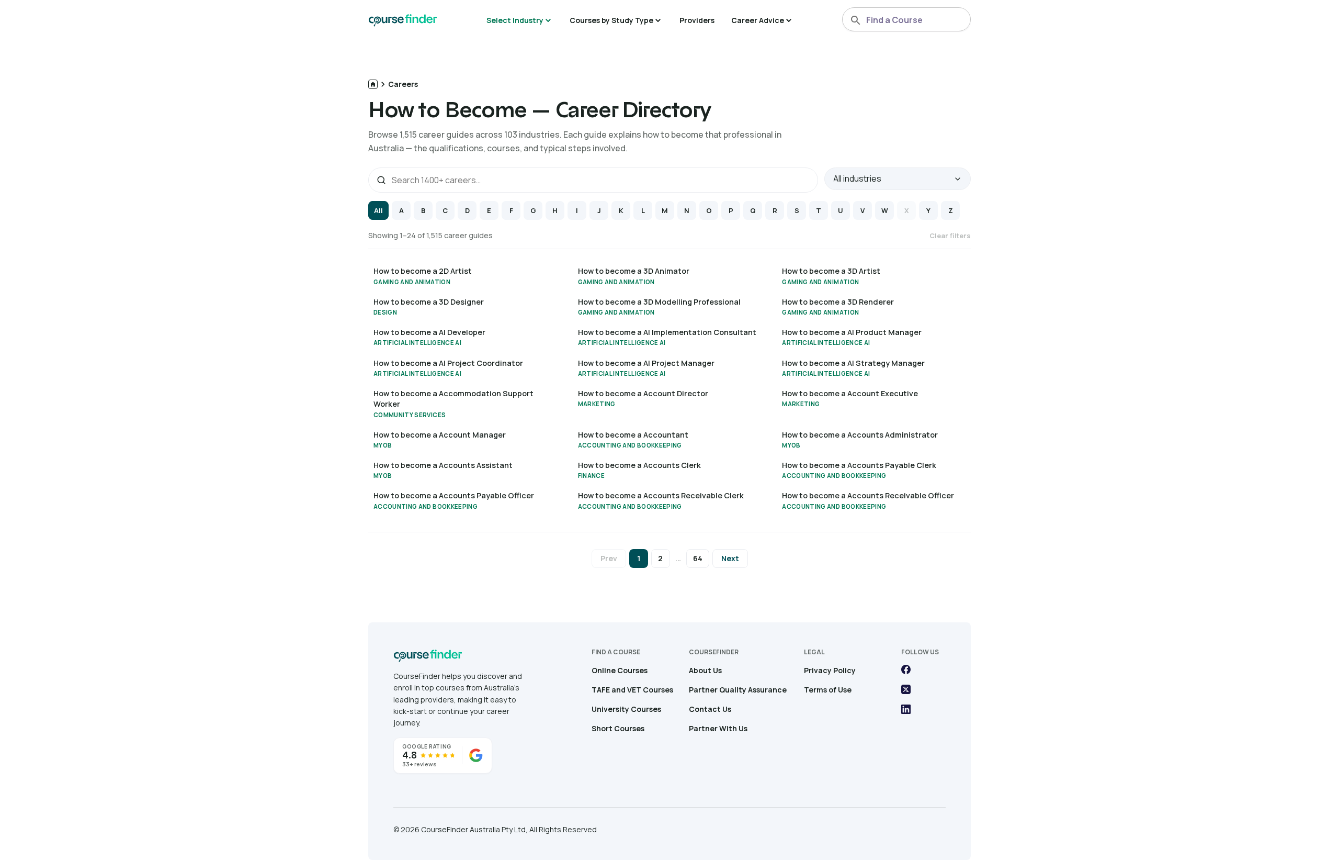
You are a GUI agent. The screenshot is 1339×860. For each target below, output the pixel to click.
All (378, 210)
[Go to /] (373, 84)
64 (697, 558)
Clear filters (950, 235)
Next (730, 558)
